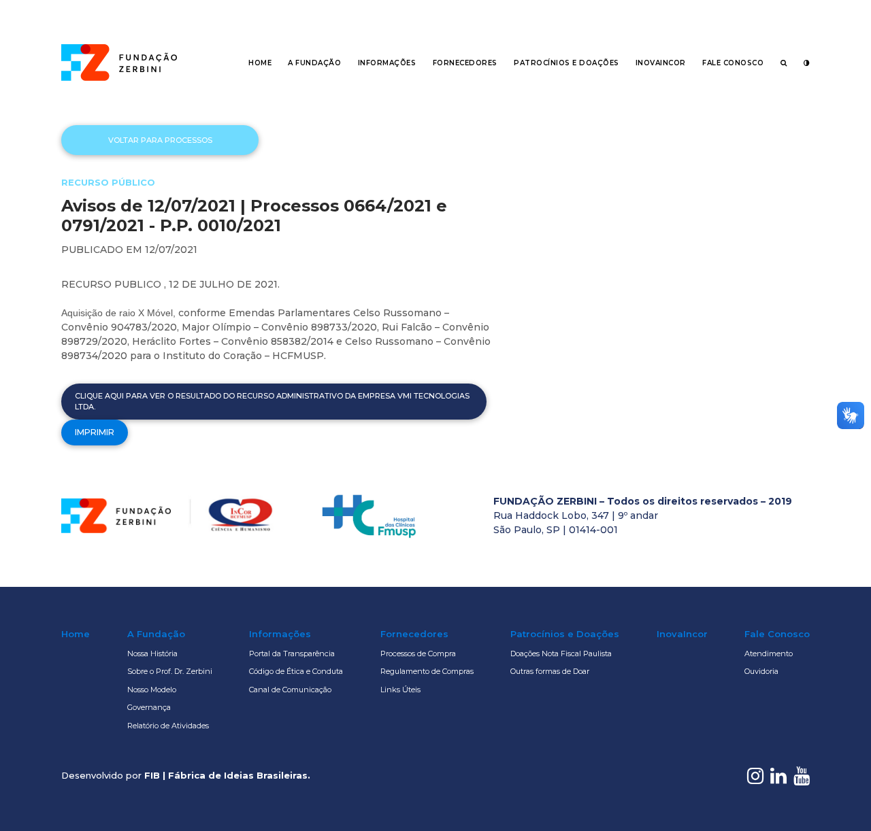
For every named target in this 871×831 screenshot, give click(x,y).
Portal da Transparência (292, 653)
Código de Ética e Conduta (296, 671)
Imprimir (94, 432)
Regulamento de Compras (427, 671)
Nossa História (152, 653)
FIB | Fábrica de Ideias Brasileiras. (227, 775)
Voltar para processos (160, 140)
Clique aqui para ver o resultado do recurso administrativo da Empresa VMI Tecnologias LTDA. (272, 401)
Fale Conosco (732, 62)
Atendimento (768, 653)
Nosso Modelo (151, 689)
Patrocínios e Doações (566, 62)
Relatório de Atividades (168, 725)
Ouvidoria (761, 671)
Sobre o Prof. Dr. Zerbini (169, 671)
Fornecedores (465, 62)
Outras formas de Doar (549, 671)
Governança (149, 707)
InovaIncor (661, 62)
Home (260, 62)
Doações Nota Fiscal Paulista (561, 653)
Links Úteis (400, 689)
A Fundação (314, 62)
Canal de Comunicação (290, 689)
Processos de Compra (418, 653)
